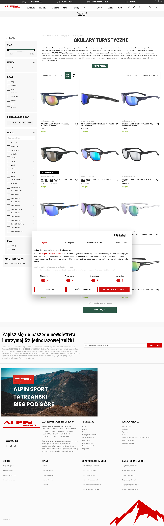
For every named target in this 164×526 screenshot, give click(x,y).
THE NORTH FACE (65, 436)
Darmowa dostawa (35, 2)
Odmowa (50, 289)
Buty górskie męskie (128, 470)
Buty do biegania (8, 466)
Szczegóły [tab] (69, 243)
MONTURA (46, 436)
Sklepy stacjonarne (88, 437)
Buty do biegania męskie (129, 480)
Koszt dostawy (126, 426)
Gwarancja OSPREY (128, 443)
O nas (84, 426)
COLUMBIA (54, 436)
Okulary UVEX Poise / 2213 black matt (140, 154)
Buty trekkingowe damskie (91, 466)
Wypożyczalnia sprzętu (89, 435)
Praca (84, 432)
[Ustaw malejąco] (61, 75)
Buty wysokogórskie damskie (92, 484)
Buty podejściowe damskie (91, 489)
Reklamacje (125, 429)
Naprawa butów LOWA (128, 440)
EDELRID (74, 429)
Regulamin (85, 449)
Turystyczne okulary (49, 48)
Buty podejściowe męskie (130, 489)
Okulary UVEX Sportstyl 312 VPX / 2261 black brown (59, 154)
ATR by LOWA (47, 429)
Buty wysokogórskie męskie (130, 484)
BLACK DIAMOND (65, 434)
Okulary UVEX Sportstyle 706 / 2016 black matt (100, 99)
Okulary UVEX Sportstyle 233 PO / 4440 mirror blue (140, 99)
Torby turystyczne (48, 475)
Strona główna (46, 36)
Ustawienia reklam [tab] (94, 243)
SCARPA (55, 434)
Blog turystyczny (87, 443)
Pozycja (50, 75)
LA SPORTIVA (47, 434)
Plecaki (45, 466)
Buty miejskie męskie (128, 475)
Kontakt (84, 429)
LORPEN (52, 431)
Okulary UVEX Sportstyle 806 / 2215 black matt (140, 265)
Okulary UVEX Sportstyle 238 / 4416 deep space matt (59, 99)
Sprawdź (82, 15)
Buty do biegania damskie (91, 480)
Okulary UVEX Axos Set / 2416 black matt (59, 209)
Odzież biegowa (8, 470)
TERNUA (45, 431)
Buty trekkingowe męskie (130, 466)
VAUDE (67, 429)
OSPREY (55, 429)
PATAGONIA (60, 431)
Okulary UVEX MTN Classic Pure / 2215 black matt (100, 209)
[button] (77, 124)
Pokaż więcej (100, 66)
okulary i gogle (64, 36)
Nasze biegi (86, 440)
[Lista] (74, 75)
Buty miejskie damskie (90, 475)
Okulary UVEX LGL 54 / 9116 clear (140, 209)
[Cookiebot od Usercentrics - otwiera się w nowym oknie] (116, 235)
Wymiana (125, 432)
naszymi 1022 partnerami (50, 254)
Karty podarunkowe (100, 2)
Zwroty (133, 2)
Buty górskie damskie (89, 470)
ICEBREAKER (70, 431)
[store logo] (12, 7)
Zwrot (124, 435)
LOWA (69, 426)
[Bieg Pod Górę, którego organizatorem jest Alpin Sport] (49, 392)
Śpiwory (45, 484)
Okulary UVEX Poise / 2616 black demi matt (100, 154)
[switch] (69, 281)
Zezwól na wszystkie (114, 289)
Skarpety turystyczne (9, 475)
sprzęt (56, 36)
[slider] (8, 50)
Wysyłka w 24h (67, 2)
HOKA (61, 429)
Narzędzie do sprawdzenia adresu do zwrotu (135, 437)
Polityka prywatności (88, 446)
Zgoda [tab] (44, 243)
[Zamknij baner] (129, 235)
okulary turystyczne (47, 121)
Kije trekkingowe (48, 470)
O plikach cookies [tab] (120, 243)
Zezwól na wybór (82, 289)
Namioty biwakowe (48, 480)
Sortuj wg (44, 75)
